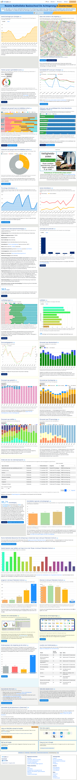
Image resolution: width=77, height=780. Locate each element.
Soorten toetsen (43, 104)
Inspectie (52, 465)
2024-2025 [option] (9, 76)
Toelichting (4, 102)
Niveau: (2, 74)
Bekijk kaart (42, 60)
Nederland (34, 762)
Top (58, 752)
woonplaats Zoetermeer (21, 693)
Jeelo (70, 713)
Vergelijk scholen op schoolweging (15, 522)
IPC (67, 713)
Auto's (28, 767)
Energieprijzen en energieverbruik (34, 770)
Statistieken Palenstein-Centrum (9, 544)
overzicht (42, 101)
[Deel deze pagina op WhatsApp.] (68, 733)
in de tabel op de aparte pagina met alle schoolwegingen (42, 534)
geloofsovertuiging (67, 712)
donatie (4, 731)
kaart (20, 697)
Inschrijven (4, 748)
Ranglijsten (55, 763)
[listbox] (8, 74)
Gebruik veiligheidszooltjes (69, 174)
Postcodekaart (56, 770)
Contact (54, 775)
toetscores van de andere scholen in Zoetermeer (56, 100)
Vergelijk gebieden (6, 184)
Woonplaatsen (35, 761)
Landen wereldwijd (31, 763)
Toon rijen (5, 488)
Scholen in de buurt (51, 60)
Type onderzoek (5, 465)
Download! (42, 639)
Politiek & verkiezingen (32, 774)
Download (4, 641)
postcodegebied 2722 (44, 262)
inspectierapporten (16, 494)
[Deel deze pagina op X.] (54, 736)
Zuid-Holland (29, 248)
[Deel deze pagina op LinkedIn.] (61, 733)
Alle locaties (4, 676)
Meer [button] (66, 1)
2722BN (13, 246)
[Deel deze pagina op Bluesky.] (61, 736)
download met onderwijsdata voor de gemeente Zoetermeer (49, 575)
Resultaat (28, 465)
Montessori (3, 714)
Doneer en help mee (6, 737)
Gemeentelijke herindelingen (59, 761)
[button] (20, 16)
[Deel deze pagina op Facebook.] (54, 733)
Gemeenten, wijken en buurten (34, 759)
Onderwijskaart (56, 768)
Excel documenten (23, 635)
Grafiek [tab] (3, 21)
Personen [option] (42, 346)
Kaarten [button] (60, 1)
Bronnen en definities (57, 759)
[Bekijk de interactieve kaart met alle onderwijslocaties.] (58, 39)
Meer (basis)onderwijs (6, 703)
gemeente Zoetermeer (7, 700)
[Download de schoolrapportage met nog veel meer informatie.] (58, 624)
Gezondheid (29, 768)
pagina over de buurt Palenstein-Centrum (37, 540)
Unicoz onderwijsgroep (13, 244)
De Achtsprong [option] (8, 74)
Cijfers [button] (53, 1)
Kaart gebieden (56, 767)
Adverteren (55, 774)
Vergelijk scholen (50, 145)
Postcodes (29, 761)
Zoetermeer (19, 248)
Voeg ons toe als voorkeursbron (48, 748)
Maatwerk (55, 776)
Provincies (29, 762)
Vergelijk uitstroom (12, 145)
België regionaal (39, 763)
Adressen (29, 758)
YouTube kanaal (56, 778)
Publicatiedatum (43, 465)
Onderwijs (29, 772)
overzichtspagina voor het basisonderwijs (12, 696)
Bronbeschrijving (44, 700)
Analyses (55, 758)
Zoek (48, 1)
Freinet (64, 713)
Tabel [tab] (8, 21)
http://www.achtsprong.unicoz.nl (19, 253)
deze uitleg (25, 95)
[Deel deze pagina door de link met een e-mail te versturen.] (46, 733)
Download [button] (73, 1)
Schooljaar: (3, 76)
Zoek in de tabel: (59, 463)
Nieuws (54, 762)
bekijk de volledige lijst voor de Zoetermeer (49, 648)
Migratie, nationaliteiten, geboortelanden (36, 771)
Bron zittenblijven (5, 222)
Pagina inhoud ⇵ (39, 13)
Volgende (73, 490)
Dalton (61, 713)
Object (62, 465)
